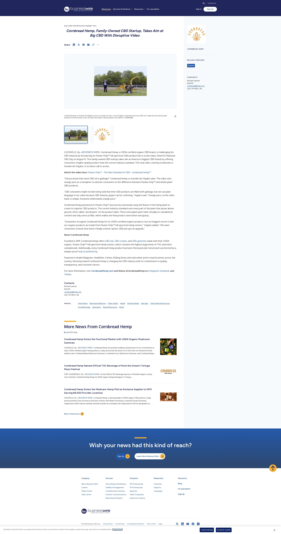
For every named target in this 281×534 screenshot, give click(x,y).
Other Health (113, 303)
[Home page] (78, 9)
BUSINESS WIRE (90, 152)
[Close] (274, 530)
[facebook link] (193, 524)
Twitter (67, 274)
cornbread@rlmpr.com (72, 292)
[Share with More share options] (98, 44)
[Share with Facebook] (83, 44)
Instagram (153, 270)
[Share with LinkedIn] (74, 44)
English (191, 66)
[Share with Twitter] (78, 44)
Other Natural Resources (160, 303)
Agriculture (96, 307)
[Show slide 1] (76, 134)
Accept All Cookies (223, 530)
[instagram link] (198, 524)
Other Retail (82, 303)
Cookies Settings (207, 530)
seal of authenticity (87, 251)
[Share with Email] (88, 44)
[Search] (204, 3)
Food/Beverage (84, 307)
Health (122, 303)
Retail (121, 307)
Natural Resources (110, 307)
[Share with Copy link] (93, 44)
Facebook (164, 270)
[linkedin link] (182, 524)
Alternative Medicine (97, 303)
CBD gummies (139, 240)
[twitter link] (177, 524)
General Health (133, 303)
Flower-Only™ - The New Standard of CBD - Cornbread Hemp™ (119, 172)
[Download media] (175, 116)
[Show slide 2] (102, 134)
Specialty (144, 303)
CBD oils (109, 240)
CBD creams (121, 240)
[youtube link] (187, 524)
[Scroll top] (273, 468)
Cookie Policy (117, 529)
